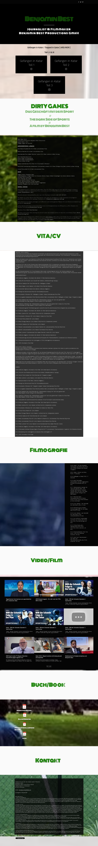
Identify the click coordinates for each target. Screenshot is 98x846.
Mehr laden (49, 666)
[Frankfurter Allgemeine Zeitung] (24, 724)
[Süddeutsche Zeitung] (24, 706)
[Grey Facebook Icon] (78, 2)
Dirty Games (49, 216)
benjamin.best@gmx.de (25, 790)
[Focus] (24, 734)
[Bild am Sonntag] (24, 715)
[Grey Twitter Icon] (80, 2)
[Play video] (31, 69)
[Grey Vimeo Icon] (83, 2)
